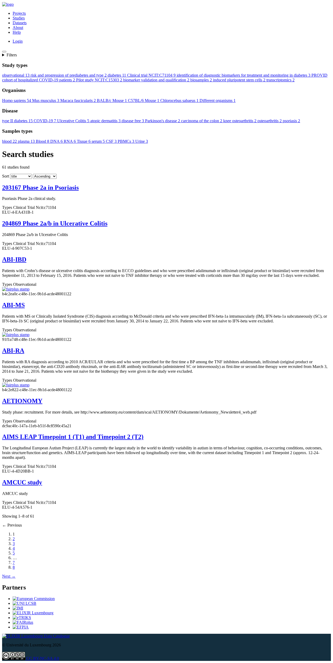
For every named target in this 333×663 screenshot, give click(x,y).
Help (17, 32)
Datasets (20, 23)
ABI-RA (13, 350)
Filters (12, 55)
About (18, 27)
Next (9, 576)
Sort (5, 176)
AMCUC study (22, 482)
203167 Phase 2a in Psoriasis (40, 187)
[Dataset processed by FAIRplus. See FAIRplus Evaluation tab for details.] (15, 289)
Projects (19, 13)
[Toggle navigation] (4, 51)
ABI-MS (13, 305)
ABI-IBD (14, 259)
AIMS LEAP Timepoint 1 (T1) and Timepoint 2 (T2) (72, 436)
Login (18, 41)
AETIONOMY (22, 400)
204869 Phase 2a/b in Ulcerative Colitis (54, 223)
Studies (19, 18)
